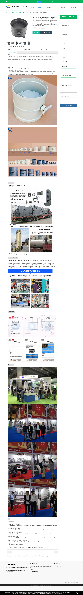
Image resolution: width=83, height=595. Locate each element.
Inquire (36, 32)
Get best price (69, 105)
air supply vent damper (12, 556)
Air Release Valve (30, 556)
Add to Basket (47, 32)
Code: (41, 49)
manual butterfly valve (45, 556)
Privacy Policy (75, 582)
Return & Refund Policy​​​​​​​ (68, 582)
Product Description (12, 52)
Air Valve (37, 556)
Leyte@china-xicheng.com (12, 1)
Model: (9, 49)
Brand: (25, 49)
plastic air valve (22, 556)
